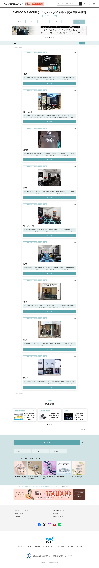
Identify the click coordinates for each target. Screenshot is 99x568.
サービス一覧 (28, 546)
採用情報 (79, 546)
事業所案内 (37, 546)
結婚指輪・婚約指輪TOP (29, 486)
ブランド (38, 486)
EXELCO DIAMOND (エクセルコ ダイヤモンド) (51, 486)
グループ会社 (71, 546)
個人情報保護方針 (59, 546)
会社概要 (19, 546)
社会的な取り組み (47, 546)
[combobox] (68, 4)
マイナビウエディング (18, 486)
